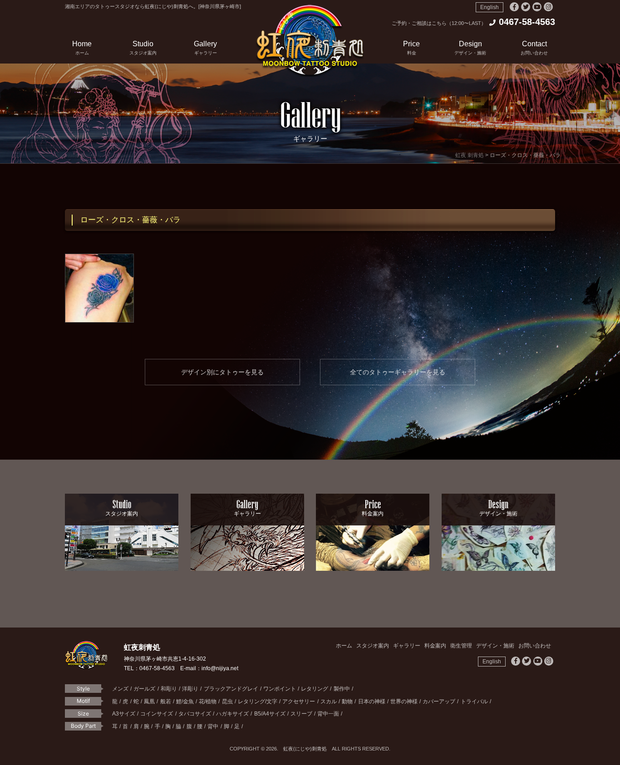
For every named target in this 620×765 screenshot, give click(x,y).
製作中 (342, 689)
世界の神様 (404, 701)
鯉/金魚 (185, 701)
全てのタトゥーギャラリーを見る (397, 372)
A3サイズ (123, 714)
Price (411, 47)
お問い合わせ (534, 645)
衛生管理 (461, 645)
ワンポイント (279, 689)
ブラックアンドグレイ (231, 689)
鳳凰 (149, 701)
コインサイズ (156, 714)
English (489, 7)
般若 (165, 701)
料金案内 (435, 645)
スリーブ (301, 714)
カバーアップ (439, 701)
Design (470, 47)
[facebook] (514, 6)
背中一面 (328, 714)
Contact (534, 47)
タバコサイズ (194, 714)
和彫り (169, 689)
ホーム (344, 645)
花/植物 (208, 701)
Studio (143, 47)
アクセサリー (298, 701)
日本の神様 (371, 701)
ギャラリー (406, 645)
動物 (347, 701)
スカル (328, 701)
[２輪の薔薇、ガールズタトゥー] (99, 288)
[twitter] (525, 6)
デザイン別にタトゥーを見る (222, 372)
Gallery (205, 47)
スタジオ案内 (372, 645)
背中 (212, 726)
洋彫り (190, 689)
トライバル (474, 701)
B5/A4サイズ (269, 714)
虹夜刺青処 (310, 41)
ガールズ (144, 689)
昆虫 (227, 701)
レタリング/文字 (257, 701)
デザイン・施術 (495, 645)
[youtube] (536, 6)
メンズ (120, 689)
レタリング (314, 689)
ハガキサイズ (232, 714)
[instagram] (548, 6)
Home (82, 47)
